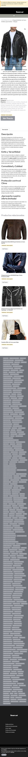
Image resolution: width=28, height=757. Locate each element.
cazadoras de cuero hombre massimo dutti (9, 649)
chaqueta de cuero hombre (17, 623)
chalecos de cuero (15, 637)
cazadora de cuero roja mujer (18, 653)
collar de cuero (6, 549)
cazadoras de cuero (15, 651)
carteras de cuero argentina (7, 667)
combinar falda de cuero (16, 545)
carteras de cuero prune (15, 661)
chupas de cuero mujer (7, 553)
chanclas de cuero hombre (17, 631)
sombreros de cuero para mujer (8, 376)
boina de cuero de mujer (22, 695)
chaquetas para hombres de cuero (18, 561)
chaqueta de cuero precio (7, 613)
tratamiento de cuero (17, 368)
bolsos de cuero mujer (7, 677)
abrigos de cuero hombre (14, 701)
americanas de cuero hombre (22, 699)
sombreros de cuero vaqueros (14, 374)
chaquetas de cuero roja (19, 567)
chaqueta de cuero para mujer (16, 613)
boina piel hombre (6, 693)
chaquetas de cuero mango (7, 585)
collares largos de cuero (7, 547)
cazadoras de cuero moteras (7, 647)
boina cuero (12, 697)
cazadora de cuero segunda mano (8, 653)
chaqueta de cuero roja (18, 611)
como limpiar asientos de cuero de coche (9, 539)
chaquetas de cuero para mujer (8, 571)
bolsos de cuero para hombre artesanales (9, 675)
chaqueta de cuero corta (15, 627)
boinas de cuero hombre (7, 691)
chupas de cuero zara (19, 551)
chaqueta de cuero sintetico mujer (8, 611)
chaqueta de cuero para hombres (8, 615)
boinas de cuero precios (7, 687)
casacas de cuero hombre (21, 659)
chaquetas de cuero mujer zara (8, 579)
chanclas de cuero (6, 633)
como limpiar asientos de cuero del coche (9, 537)
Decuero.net (19, 12)
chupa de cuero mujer (20, 555)
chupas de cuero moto (15, 553)
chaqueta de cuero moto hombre (8, 621)
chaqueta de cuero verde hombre (16, 607)
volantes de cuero (17, 362)
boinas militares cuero (22, 685)
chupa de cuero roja (12, 555)
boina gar (16, 693)
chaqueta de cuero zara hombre (18, 605)
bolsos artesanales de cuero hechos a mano (10, 683)
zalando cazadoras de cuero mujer (8, 362)
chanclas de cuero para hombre (8, 631)
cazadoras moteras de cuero (7, 639)
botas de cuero (20, 673)
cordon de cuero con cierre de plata (19, 521)
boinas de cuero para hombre (8, 689)
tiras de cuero (21, 370)
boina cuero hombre (6, 697)
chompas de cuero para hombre (14, 559)
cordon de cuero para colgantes (8, 521)
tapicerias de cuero (19, 372)
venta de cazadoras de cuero (7, 366)
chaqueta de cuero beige (7, 629)
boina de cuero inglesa (14, 695)
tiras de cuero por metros (14, 370)
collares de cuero (23, 547)
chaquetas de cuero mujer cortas (8, 581)
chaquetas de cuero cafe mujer (8, 599)
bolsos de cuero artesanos (7, 679)
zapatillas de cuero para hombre (14, 358)
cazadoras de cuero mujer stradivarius (19, 643)
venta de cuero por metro (15, 364)
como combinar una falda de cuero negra (9, 543)
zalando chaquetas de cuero (19, 360)
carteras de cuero (15, 667)
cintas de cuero (12, 551)
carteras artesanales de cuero (8, 669)
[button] (14, 15)
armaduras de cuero (6, 699)
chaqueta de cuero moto (17, 621)
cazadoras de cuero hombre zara (17, 647)
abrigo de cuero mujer (23, 701)
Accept (4, 754)
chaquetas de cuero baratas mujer (21, 601)
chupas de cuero (6, 555)
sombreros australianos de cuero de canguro (10, 388)
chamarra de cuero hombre (13, 102)
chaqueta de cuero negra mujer (18, 617)
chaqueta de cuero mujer (16, 619)
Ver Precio (8, 118)
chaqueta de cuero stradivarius (16, 609)
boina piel (11, 693)
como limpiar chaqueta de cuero (21, 535)
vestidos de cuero (23, 362)
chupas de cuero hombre (23, 553)
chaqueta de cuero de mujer (7, 625)
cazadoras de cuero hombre (7, 651)
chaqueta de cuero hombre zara (8, 623)
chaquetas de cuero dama (7, 595)
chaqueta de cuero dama (7, 627)
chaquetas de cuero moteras (16, 583)
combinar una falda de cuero (7, 545)
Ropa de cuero (8, 20)
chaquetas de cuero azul (16, 603)
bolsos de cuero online (20, 675)
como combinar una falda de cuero (21, 543)
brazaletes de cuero (20, 671)
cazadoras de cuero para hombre (18, 641)
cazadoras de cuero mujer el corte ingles (9, 645)
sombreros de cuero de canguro (19, 380)
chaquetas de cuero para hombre (9, 106)
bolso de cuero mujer (20, 683)
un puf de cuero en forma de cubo (8, 368)
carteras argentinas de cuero (17, 669)
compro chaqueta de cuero (7, 525)
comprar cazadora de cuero (7, 529)
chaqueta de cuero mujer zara (8, 619)
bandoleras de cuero (18, 697)
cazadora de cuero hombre (7, 657)
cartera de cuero (14, 671)
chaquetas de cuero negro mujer (8, 575)
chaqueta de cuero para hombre (18, 615)
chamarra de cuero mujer (17, 635)
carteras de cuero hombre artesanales (9, 663)
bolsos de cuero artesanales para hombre (18, 679)
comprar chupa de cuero (16, 525)
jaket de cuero (9, 110)
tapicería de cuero (6, 374)
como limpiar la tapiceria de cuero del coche (10, 535)
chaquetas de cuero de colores (17, 593)
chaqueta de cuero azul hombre (16, 629)
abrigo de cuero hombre (7, 703)
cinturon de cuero (6, 551)
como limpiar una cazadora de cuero (8, 531)
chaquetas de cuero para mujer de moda (18, 569)
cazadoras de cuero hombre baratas (22, 649)
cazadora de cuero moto (15, 655)
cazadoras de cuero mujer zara (8, 643)
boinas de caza (20, 691)
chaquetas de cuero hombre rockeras (9, 587)
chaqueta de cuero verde (7, 609)
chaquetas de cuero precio (7, 569)
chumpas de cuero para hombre (22, 557)
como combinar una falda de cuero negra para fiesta (11, 541)
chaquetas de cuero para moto (18, 571)
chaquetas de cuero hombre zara (17, 585)
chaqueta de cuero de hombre (17, 625)
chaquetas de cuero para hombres (8, 573)
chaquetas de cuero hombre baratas (21, 587)
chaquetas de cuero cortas (7, 597)
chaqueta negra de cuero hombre (8, 605)
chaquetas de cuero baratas (7, 603)
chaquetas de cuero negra (18, 577)
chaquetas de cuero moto (7, 583)
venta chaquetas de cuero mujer (17, 366)
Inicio (2, 20)
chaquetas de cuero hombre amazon (9, 589)
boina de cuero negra (22, 693)
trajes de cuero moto (6, 370)
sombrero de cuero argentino (7, 392)
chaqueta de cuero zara (7, 607)
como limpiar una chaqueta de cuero (18, 529)
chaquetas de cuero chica (16, 597)
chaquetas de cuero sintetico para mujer (9, 567)
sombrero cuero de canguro (17, 392)
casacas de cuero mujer (13, 659)
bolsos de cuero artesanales (7, 681)
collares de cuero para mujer (16, 547)
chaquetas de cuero (24, 603)
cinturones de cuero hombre (13, 549)
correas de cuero (15, 517)
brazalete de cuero (6, 673)
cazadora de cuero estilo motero (17, 657)
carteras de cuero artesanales (20, 663)
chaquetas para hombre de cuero (8, 563)
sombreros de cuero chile (7, 384)
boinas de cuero (14, 691)
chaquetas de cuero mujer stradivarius (19, 579)
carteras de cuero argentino (7, 665)
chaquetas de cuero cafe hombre (18, 599)
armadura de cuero (13, 699)
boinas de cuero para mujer (15, 687)
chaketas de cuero (22, 637)
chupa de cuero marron (7, 557)
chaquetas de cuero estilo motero (8, 591)
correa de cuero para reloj (22, 517)
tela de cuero (5, 372)
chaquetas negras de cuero (18, 563)
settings (12, 752)
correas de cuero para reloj (7, 517)
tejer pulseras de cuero (12, 372)
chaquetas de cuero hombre (19, 589)
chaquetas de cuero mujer (18, 581)
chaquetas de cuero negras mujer (8, 577)
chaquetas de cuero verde (16, 565)
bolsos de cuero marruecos (15, 677)
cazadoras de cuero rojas (16, 639)
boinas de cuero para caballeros (17, 689)
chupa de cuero (14, 557)
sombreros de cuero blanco (16, 384)
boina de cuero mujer (6, 695)
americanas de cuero (6, 701)
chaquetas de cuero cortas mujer (17, 595)
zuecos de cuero (6, 358)
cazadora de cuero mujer (7, 655)
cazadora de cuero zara (23, 651)
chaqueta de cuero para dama (8, 617)
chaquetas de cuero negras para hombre (15, 105)
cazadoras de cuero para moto (8, 641)
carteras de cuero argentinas (17, 665)
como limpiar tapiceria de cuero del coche (9, 533)
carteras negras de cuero (7, 661)
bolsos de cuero (15, 681)
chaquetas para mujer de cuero (8, 561)
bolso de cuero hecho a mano (8, 685)
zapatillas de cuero (22, 358)
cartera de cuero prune (7, 671)
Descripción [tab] (5, 129)
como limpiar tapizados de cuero (19, 531)
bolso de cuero (15, 685)
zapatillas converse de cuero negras (8, 360)
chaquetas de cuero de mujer (18, 591)
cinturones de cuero (21, 549)
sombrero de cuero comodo (21, 388)
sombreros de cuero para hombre (18, 376)
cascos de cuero (6, 659)
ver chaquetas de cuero (7, 364)
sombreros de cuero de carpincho (8, 380)
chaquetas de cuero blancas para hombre (9, 601)
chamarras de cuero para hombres (15, 633)
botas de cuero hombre (13, 673)
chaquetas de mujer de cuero (8, 565)
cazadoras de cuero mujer (19, 645)
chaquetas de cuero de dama (8, 593)
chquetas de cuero (6, 559)
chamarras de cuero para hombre (8, 635)
